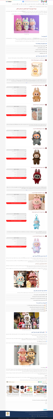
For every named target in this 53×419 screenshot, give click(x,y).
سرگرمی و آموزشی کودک (38, 6)
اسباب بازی (34, 6)
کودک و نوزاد (42, 6)
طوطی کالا (46, 6)
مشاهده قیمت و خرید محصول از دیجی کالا (16, 68)
